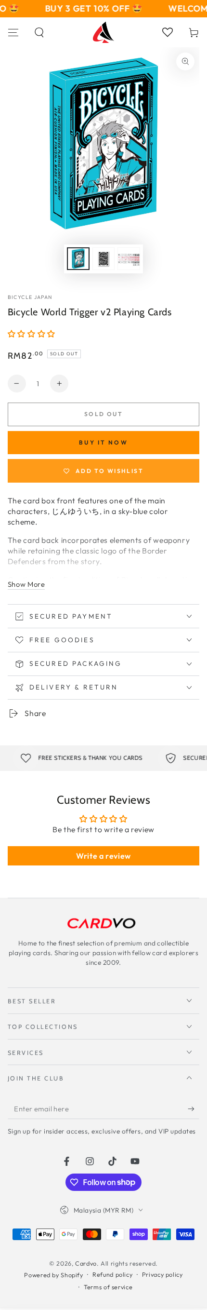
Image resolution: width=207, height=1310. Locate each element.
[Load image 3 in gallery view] (128, 258)
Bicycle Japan (30, 297)
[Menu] (13, 32)
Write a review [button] (103, 856)
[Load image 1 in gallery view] (78, 258)
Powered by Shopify (53, 1275)
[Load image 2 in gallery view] (103, 258)
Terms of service (108, 1287)
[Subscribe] (193, 1109)
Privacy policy (162, 1274)
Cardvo (86, 1263)
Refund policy (112, 1274)
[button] (39, 32)
